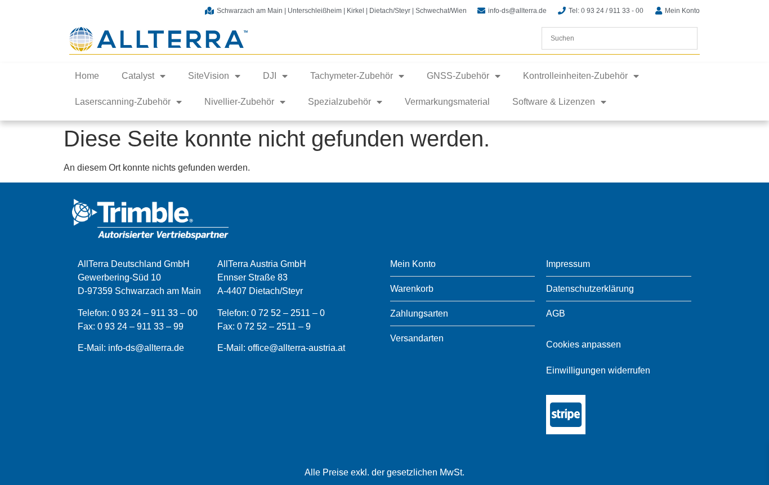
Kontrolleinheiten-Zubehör (575, 76)
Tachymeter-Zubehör (351, 76)
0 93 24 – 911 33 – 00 (154, 313)
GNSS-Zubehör (458, 76)
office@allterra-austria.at (296, 348)
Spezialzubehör (339, 101)
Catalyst (138, 76)
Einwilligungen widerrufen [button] (598, 370)
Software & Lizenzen (553, 101)
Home (87, 76)
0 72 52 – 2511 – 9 (274, 326)
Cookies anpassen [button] (583, 344)
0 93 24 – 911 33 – (135, 326)
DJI (269, 76)
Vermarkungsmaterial (447, 101)
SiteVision (208, 76)
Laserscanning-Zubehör (123, 101)
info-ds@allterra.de (146, 348)
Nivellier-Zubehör (239, 101)
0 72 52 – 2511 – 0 (288, 313)
